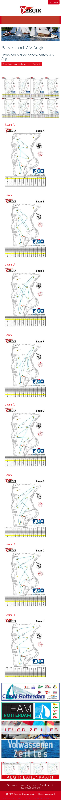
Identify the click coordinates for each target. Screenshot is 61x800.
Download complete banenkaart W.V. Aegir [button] (22, 64)
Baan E (9, 195)
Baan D (9, 544)
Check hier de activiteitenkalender (37, 786)
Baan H (9, 614)
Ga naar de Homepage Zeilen (22, 785)
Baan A (9, 124)
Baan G (9, 475)
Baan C (9, 404)
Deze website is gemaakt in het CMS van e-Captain (25, 798)
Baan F (9, 335)
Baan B (9, 264)
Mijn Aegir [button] (53, 2)
